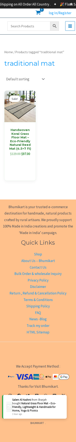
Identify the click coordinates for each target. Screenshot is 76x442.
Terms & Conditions (38, 299)
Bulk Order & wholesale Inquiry (38, 273)
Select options (20, 166)
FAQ (38, 312)
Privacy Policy (38, 280)
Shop (38, 254)
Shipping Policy (38, 306)
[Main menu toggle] (70, 26)
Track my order (38, 325)
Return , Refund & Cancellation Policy (38, 293)
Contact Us (38, 267)
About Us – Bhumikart (38, 260)
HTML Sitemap (38, 332)
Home (8, 52)
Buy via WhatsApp (21, 176)
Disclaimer (38, 286)
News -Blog (38, 319)
